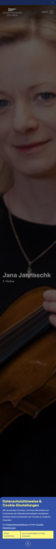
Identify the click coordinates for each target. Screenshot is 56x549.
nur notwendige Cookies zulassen (33, 534)
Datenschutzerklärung (17, 524)
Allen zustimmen (9, 534)
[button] (28, 274)
